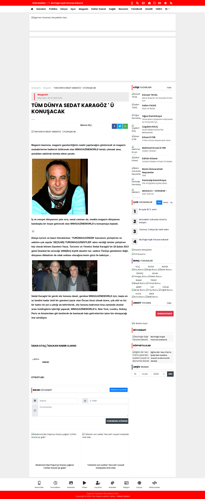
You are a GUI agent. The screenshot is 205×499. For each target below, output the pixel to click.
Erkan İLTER (148, 137)
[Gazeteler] (159, 3)
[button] (167, 9)
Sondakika (55, 487)
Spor (73, 9)
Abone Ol (85, 125)
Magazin (83, 9)
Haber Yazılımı (123, 496)
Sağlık (112, 9)
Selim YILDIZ (149, 105)
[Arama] (137, 3)
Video (84, 487)
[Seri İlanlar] (154, 3)
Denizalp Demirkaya (154, 180)
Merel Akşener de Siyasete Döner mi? (157, 99)
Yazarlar (98, 487)
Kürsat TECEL (150, 95)
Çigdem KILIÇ (150, 126)
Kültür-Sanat (98, 9)
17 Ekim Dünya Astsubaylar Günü (156, 140)
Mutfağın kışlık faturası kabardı (67, 3)
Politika (53, 9)
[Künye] (165, 3)
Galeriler (71, 487)
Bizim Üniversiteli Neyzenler (152, 170)
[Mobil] (132, 3)
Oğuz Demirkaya (152, 116)
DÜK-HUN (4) (148, 194)
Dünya (63, 9)
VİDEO (159, 9)
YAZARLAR (136, 9)
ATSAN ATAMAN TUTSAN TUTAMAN (157, 161)
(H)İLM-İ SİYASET (149, 151)
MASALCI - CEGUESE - (154, 190)
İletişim (126, 487)
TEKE (144, 175)
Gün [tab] (159, 202)
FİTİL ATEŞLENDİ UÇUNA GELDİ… (155, 183)
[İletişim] (143, 3)
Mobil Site (39, 487)
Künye (139, 487)
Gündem (41, 9)
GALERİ (149, 9)
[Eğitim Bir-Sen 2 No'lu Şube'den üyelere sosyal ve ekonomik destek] (140, 356)
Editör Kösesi (149, 158)
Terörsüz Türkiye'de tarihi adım (151, 231)
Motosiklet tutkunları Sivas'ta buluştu (150, 221)
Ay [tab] (171, 202)
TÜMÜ (169, 87)
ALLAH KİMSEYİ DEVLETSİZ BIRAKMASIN (152, 131)
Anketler (112, 487)
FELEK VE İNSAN (148, 108)
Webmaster (154, 487)
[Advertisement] (123, 22)
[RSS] (171, 3)
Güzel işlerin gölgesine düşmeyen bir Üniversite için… (157, 120)
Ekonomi (123, 9)
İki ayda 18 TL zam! (145, 211)
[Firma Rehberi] (149, 3)
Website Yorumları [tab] (118, 390)
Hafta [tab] (165, 202)
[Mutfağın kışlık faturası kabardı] (140, 338)
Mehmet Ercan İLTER (154, 148)
